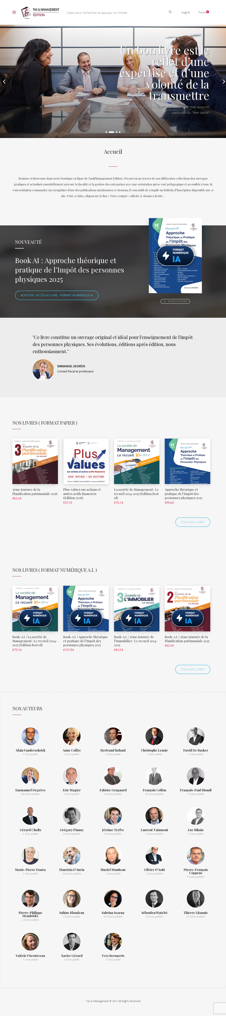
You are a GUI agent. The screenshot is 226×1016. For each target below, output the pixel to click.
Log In (186, 12)
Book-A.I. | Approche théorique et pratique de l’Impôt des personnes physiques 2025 (85, 641)
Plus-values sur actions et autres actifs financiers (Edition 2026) (82, 493)
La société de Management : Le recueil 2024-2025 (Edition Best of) (136, 493)
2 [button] (109, 132)
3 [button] (114, 132)
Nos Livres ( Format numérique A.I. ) (54, 570)
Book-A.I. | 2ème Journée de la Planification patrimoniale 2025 (187, 639)
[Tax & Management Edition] (40, 12)
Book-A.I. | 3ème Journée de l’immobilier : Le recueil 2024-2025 (136, 641)
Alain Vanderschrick (30, 750)
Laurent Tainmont (154, 830)
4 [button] (119, 132)
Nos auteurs (27, 708)
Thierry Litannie (195, 913)
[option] (113, 81)
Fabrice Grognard (113, 790)
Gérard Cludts (30, 830)
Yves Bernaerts (113, 956)
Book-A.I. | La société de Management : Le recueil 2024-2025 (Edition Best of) (34, 641)
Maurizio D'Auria (71, 870)
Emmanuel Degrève (30, 790)
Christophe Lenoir (154, 750)
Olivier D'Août (154, 870)
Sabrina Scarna (113, 913)
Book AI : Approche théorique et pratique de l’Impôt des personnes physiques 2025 (69, 269)
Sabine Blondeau (71, 913)
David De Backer (195, 750)
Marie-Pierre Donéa (30, 870)
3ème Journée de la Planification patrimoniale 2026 (34, 491)
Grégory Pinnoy (72, 830)
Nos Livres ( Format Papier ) (44, 423)
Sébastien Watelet (154, 913)
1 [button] (106, 132)
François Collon (154, 790)
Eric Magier (72, 790)
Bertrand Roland (113, 750)
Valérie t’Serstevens (30, 956)
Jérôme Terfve (113, 830)
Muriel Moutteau (113, 870)
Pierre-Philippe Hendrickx (30, 914)
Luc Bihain (195, 830)
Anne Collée (72, 750)
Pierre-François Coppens (196, 871)
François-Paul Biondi (196, 790)
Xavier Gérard (71, 956)
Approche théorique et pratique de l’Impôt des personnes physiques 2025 (183, 493)
